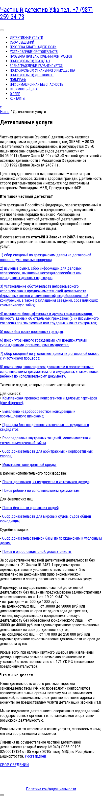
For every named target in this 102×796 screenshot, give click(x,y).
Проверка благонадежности (33, 47)
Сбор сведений (22, 42)
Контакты (17, 98)
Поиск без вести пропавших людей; (30, 507)
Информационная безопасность (36, 84)
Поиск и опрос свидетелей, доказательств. (37, 551)
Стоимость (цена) (24, 89)
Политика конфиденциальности (51, 789)
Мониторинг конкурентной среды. (29, 464)
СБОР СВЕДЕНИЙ (14, 765)
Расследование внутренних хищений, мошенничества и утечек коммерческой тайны (45, 440)
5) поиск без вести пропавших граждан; (32, 331)
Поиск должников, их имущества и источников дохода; (46, 482)
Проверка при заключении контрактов (41, 56)
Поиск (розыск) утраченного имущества (42, 70)
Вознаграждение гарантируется (36, 66)
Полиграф (18, 80)
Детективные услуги (26, 38)
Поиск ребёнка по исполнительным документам (40, 490)
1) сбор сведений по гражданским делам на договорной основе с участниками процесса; (45, 257)
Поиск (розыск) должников (31, 75)
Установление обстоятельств (34, 52)
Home (4, 111)
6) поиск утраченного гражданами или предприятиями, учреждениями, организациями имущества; (43, 342)
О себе (15, 94)
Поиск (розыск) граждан (30, 61)
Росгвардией (35, 756)
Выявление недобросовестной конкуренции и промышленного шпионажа (37, 413)
